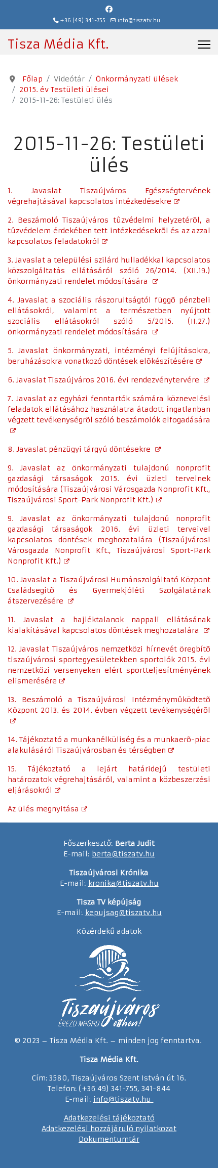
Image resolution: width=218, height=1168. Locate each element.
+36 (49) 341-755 (82, 20)
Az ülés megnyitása (43, 808)
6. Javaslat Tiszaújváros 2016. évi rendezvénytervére (104, 379)
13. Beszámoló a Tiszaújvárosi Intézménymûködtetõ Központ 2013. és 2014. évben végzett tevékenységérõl (109, 705)
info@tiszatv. (117, 1099)
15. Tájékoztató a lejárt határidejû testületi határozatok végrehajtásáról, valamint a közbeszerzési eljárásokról (109, 779)
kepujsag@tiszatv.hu (123, 912)
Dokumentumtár (109, 1139)
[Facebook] (109, 9)
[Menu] (204, 44)
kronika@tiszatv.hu (123, 883)
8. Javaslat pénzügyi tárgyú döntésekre (80, 449)
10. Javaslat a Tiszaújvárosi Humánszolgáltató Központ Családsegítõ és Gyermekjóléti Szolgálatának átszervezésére (109, 590)
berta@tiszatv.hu (123, 853)
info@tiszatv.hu (139, 20)
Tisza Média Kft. (58, 44)
